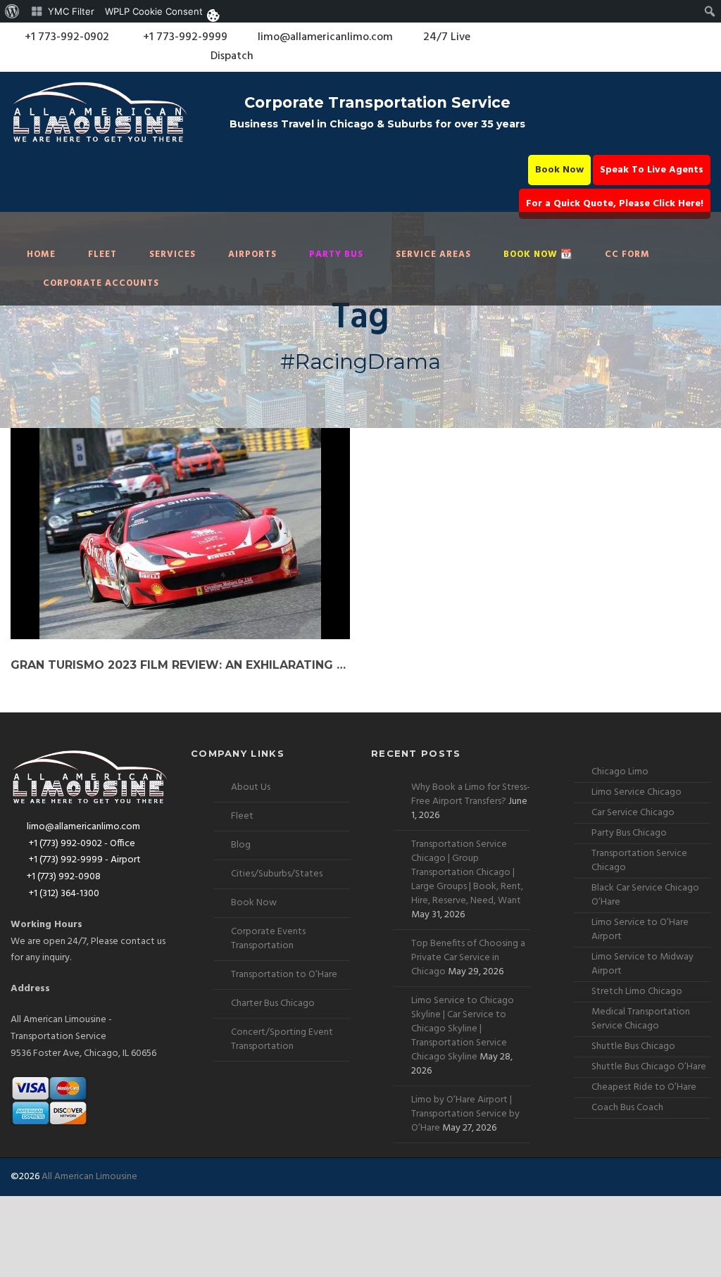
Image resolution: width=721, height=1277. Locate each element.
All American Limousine (89, 1177)
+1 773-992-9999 (183, 37)
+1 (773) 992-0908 (64, 877)
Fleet (102, 254)
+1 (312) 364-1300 (63, 894)
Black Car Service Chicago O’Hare (645, 895)
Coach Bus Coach (627, 1108)
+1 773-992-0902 (65, 37)
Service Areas (433, 254)
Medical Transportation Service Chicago (640, 1019)
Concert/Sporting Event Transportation (282, 1039)
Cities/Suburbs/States (276, 874)
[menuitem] (12, 11)
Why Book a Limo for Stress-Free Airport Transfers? (470, 794)
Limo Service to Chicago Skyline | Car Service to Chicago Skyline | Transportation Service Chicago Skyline (462, 1029)
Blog (241, 845)
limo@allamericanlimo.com (325, 37)
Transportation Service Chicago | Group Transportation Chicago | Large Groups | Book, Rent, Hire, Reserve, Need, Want (467, 872)
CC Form (627, 254)
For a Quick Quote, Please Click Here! (614, 204)
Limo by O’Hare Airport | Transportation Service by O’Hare (465, 1114)
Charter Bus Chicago (273, 1003)
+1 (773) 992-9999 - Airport (84, 860)
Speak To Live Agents (651, 170)
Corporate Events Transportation (268, 939)
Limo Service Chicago (636, 792)
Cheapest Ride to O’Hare (643, 1087)
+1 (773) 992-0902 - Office (81, 844)
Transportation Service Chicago (639, 860)
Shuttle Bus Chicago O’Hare (648, 1067)
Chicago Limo (619, 772)
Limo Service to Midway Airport (642, 964)
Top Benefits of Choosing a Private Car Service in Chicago (468, 958)
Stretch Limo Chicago (636, 991)
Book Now (559, 170)
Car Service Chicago (633, 813)
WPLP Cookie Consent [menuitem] (154, 11)
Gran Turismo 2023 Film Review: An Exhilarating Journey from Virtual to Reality (180, 665)
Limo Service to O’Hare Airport (640, 929)
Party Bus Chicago (629, 833)
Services (172, 254)
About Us (250, 787)
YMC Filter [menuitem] (71, 11)
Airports (252, 254)
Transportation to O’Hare (284, 975)
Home (41, 254)
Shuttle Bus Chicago (633, 1046)
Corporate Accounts (101, 283)
